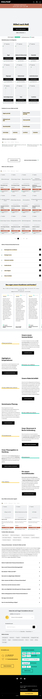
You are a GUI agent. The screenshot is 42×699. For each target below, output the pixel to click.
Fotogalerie (18, 637)
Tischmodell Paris (25, 206)
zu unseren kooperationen (9, 372)
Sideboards (17, 142)
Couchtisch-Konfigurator (35, 537)
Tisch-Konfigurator (26, 537)
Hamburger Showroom (14, 455)
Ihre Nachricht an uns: (9, 623)
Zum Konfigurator (14, 160)
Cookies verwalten (35, 689)
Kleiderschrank (15, 555)
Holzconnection (13, 557)
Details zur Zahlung (34, 655)
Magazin (9, 639)
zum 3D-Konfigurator (21, 29)
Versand (31, 639)
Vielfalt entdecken (28, 398)
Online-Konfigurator (25, 343)
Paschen (19, 557)
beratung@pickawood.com (13, 659)
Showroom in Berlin (36, 435)
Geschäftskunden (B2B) (25, 637)
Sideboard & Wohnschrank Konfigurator (28, 535)
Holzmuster (4, 639)
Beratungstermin (5, 637)
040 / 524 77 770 (11, 655)
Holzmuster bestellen (9, 260)
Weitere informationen (29, 493)
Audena (9, 557)
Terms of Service (28, 631)
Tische (9, 142)
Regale (5, 142)
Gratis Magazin (7, 270)
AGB (21, 682)
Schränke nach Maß (8, 549)
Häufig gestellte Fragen (34, 637)
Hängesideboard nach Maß (15, 226)
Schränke (12, 142)
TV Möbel (29, 519)
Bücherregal (30, 554)
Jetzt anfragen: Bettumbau (15, 206)
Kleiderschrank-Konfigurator (15, 535)
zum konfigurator (28, 352)
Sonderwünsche (7, 265)
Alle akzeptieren (29, 693)
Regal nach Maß (4, 519)
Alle (2, 142)
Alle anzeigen (4, 642)
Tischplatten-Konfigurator (6, 539)
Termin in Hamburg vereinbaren (10, 466)
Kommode (3, 555)
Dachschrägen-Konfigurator (6, 537)
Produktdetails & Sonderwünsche (18, 639)
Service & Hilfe (27, 670)
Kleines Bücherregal (4, 185)
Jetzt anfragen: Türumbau (5, 226)
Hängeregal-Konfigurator (17, 537)
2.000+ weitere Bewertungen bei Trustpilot (7, 327)
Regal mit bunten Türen (26, 185)
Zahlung (36, 639)
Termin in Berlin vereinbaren (30, 444)
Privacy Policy (23, 631)
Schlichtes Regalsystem (26, 226)
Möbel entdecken (20, 32)
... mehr (24, 687)
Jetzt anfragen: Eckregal (15, 185)
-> (34, 627)
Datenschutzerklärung (24, 689)
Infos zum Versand (34, 666)
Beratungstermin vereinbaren (30, 160)
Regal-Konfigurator (5, 535)
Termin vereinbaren (8, 422)
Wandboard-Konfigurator (17, 539)
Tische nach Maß (25, 549)
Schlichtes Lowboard (35, 226)
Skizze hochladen (8, 275)
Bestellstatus (12, 637)
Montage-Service (8, 255)
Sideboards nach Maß (16, 549)
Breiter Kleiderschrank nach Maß (20, 519)
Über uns (26, 639)
